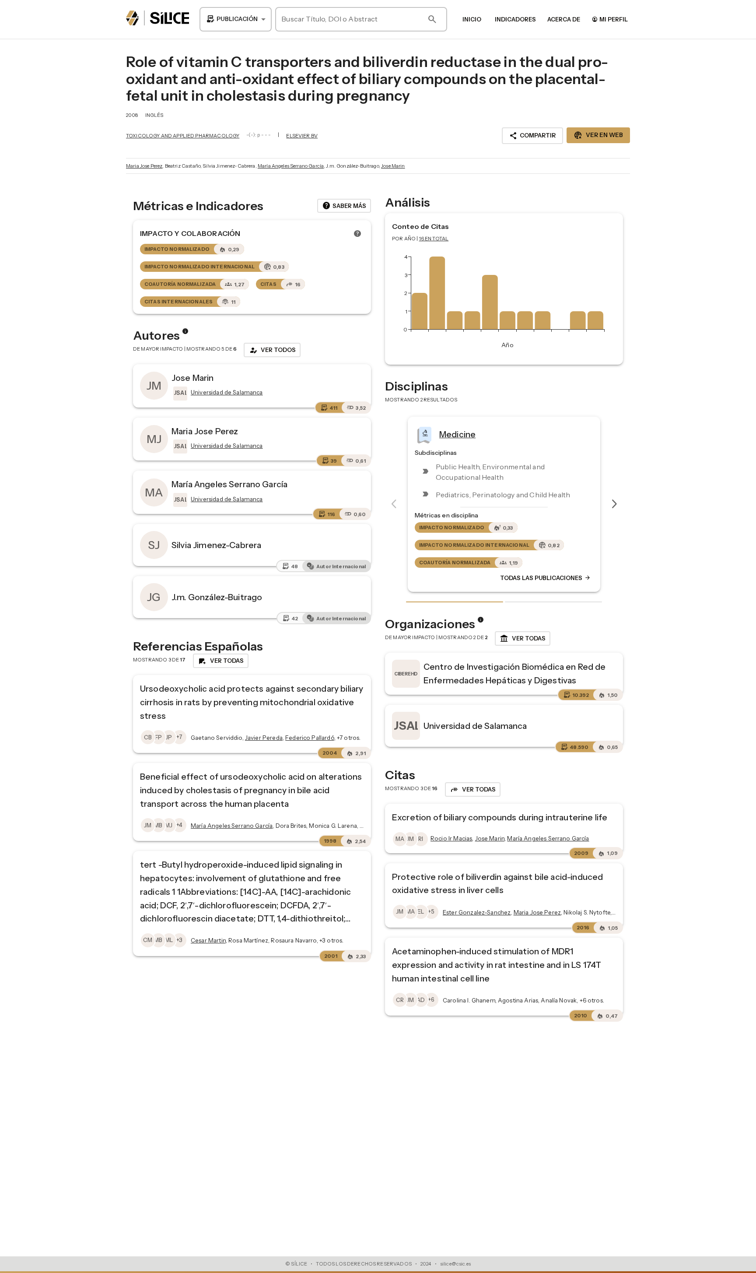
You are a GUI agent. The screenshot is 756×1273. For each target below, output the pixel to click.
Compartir (532, 135)
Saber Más (344, 205)
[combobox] (236, 19)
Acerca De (563, 19)
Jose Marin (393, 166)
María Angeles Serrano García (291, 166)
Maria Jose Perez (144, 166)
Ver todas (523, 638)
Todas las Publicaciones (579, 578)
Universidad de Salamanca (475, 726)
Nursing (488, 434)
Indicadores (515, 19)
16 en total (434, 239)
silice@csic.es (455, 1264)
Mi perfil (610, 19)
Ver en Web (598, 135)
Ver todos (272, 350)
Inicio (471, 19)
